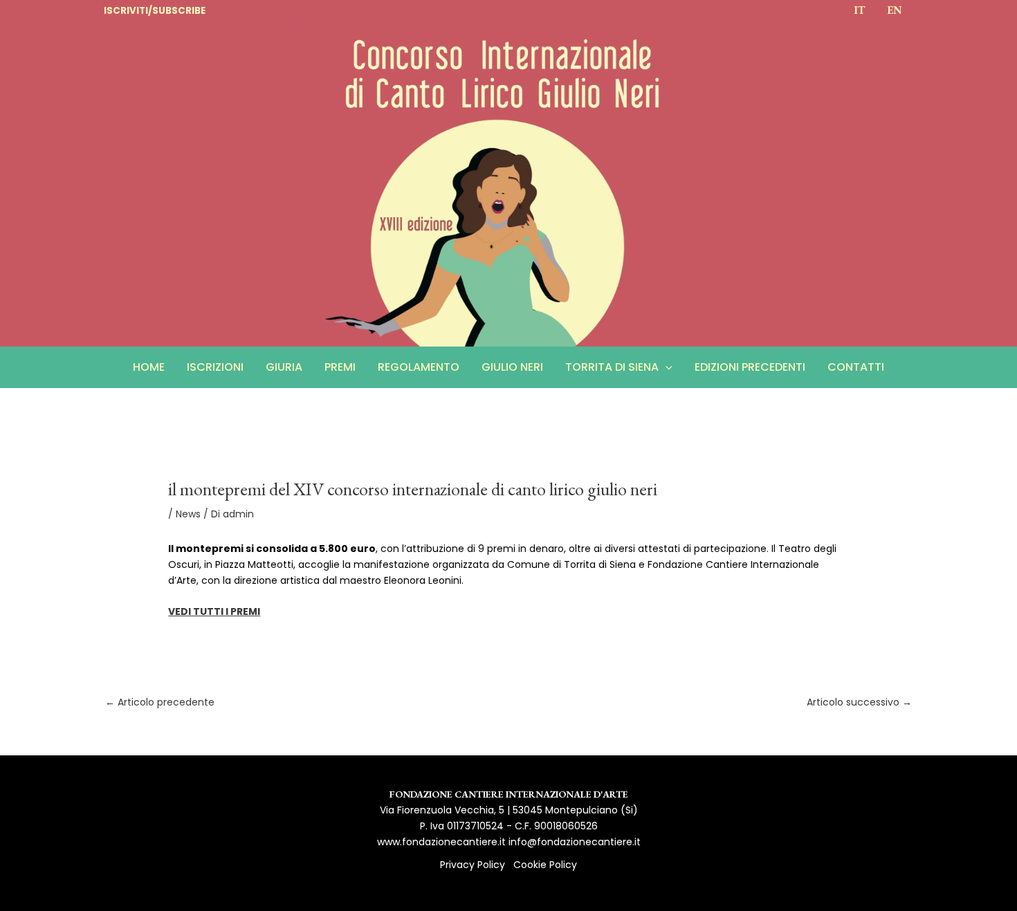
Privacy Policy (472, 865)
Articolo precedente (159, 702)
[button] (665, 367)
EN (894, 10)
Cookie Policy (545, 865)
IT (859, 10)
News (188, 514)
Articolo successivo (859, 702)
